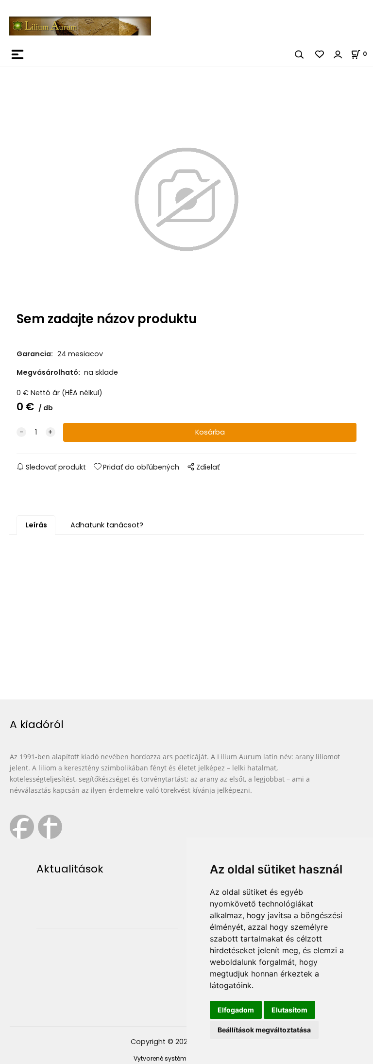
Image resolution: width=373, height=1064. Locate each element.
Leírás (36, 525)
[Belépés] (338, 54)
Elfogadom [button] (236, 1010)
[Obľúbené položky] (320, 54)
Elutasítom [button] (289, 1010)
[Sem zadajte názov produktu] (186, 199)
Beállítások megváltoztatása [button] (264, 1030)
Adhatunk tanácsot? (106, 525)
